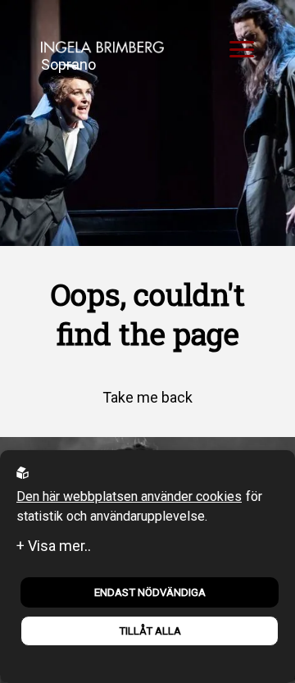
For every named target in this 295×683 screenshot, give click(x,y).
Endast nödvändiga (150, 592)
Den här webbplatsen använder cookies (129, 496)
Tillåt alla (150, 631)
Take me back (147, 397)
